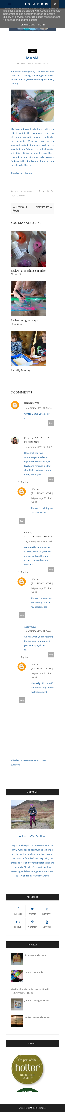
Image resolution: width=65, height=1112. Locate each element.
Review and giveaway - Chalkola (24, 322)
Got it (42, 24)
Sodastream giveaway (35, 955)
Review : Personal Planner (37, 1017)
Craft (32, 51)
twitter (32, 914)
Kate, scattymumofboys (38, 534)
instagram (47, 914)
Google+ (18, 927)
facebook (18, 914)
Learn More (28, 24)
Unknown (31, 402)
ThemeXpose (40, 1108)
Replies (24, 482)
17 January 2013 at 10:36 (38, 541)
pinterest (32, 927)
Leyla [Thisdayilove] (30, 63)
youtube (47, 927)
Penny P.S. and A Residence (37, 440)
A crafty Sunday (20, 370)
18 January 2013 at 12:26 (38, 630)
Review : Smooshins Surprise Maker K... (28, 272)
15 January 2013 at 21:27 (38, 447)
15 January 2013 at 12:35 (38, 407)
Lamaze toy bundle (34, 972)
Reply (51, 423)
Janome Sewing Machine (36, 1000)
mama (22, 196)
